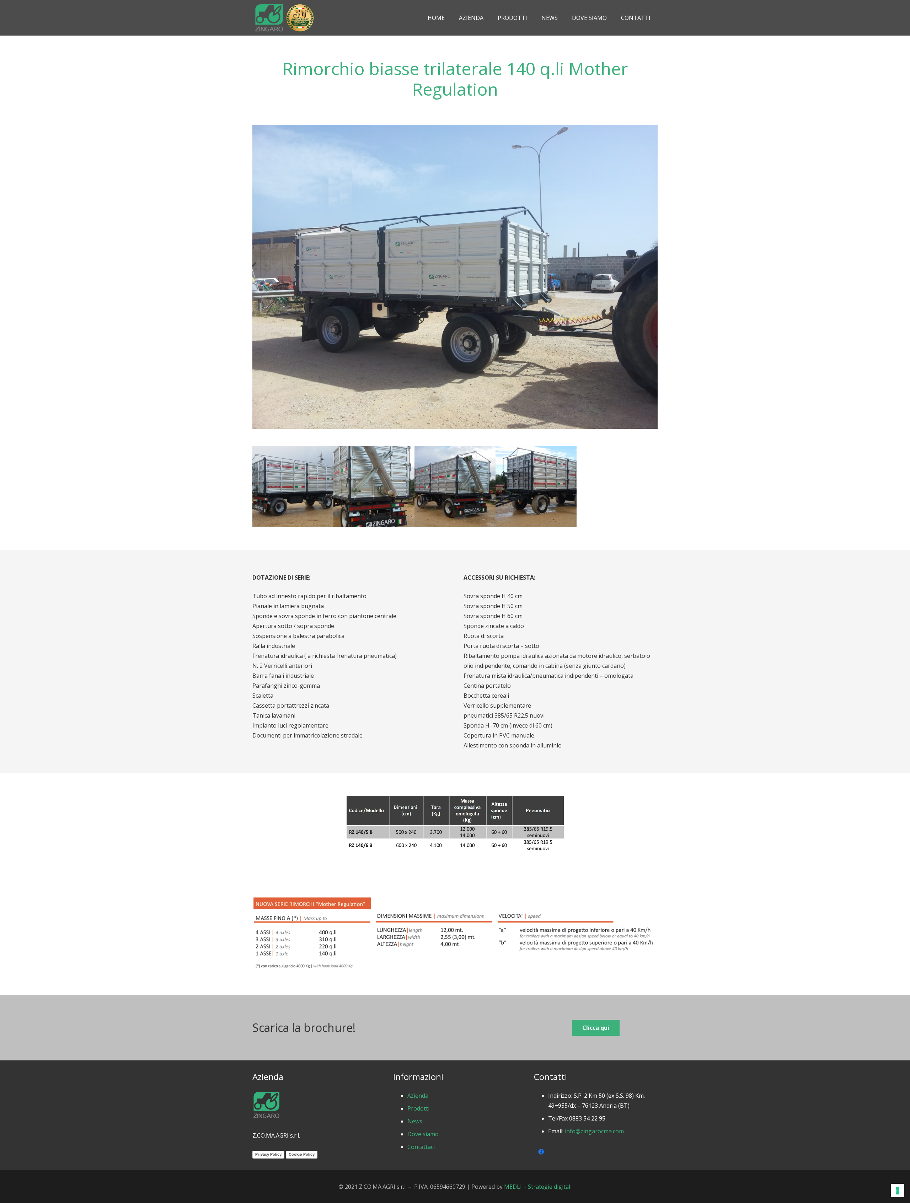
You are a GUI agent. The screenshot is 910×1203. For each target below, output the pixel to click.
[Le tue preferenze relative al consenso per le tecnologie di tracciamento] (897, 1190)
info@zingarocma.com (594, 1131)
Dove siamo (423, 1134)
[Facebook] (541, 1152)
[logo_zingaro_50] (284, 18)
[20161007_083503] (373, 486)
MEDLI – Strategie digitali (538, 1187)
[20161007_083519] (292, 486)
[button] (530, 18)
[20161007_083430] (536, 486)
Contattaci (421, 1147)
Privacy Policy (268, 1154)
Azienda (417, 1096)
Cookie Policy (302, 1154)
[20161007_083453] (455, 486)
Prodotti (418, 1108)
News (414, 1121)
